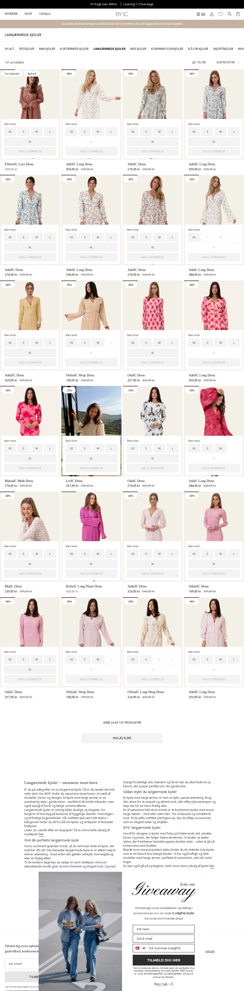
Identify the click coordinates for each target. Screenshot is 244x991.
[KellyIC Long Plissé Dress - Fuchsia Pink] (91, 537)
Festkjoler (26, 49)
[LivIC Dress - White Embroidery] (91, 431)
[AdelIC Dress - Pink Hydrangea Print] (153, 220)
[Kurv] (238, 14)
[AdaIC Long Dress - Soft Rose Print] (214, 431)
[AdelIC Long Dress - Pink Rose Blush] (214, 325)
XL (30, 141)
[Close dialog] (201, 875)
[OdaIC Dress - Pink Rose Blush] (153, 325)
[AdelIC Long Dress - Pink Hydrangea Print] (91, 220)
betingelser (174, 973)
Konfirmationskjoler (167, 49)
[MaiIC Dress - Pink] (30, 537)
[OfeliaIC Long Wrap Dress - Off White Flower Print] (153, 642)
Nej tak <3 (163, 984)
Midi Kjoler (138, 49)
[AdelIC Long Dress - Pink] (214, 642)
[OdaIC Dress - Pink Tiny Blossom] (30, 642)
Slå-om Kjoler (198, 49)
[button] (28, 14)
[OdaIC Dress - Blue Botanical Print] (153, 431)
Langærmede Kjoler (109, 49)
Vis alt (9, 49)
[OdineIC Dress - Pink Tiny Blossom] (214, 537)
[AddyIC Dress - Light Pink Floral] (153, 537)
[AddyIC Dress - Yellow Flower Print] (30, 325)
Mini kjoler (47, 49)
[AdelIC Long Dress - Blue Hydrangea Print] (214, 114)
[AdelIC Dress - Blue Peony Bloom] (153, 114)
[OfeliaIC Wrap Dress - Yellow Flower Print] (91, 325)
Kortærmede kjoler (74, 49)
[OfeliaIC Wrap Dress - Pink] (91, 642)
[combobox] (140, 948)
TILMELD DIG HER (163, 960)
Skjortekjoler (223, 49)
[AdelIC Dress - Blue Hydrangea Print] (30, 220)
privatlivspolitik (153, 973)
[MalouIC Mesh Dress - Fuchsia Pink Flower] (30, 431)
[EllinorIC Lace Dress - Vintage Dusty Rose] (30, 114)
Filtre (202, 62)
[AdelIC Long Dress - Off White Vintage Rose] (91, 114)
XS (10, 131)
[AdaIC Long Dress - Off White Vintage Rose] (214, 220)
